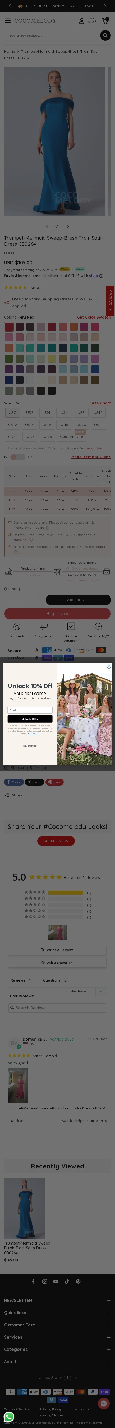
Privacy (36, 734)
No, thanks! (30, 746)
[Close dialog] (109, 666)
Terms (30, 734)
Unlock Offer (30, 718)
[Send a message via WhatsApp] (9, 1417)
